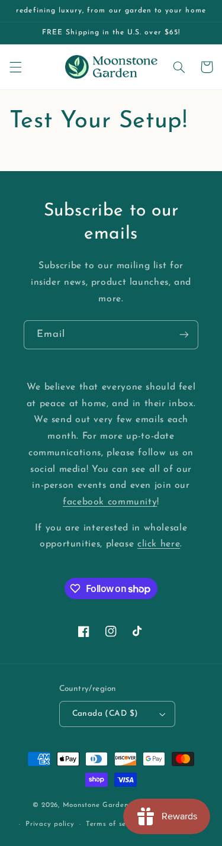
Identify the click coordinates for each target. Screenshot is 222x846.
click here (158, 544)
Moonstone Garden (95, 805)
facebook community (110, 502)
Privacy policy (49, 824)
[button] (15, 67)
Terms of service (114, 824)
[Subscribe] (184, 334)
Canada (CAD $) (105, 714)
